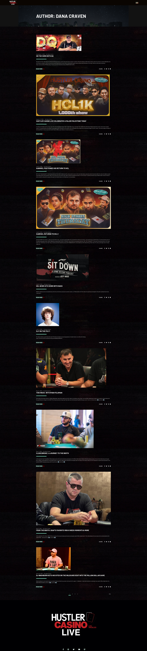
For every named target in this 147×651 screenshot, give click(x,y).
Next (110, 593)
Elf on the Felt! (43, 331)
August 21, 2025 (40, 119)
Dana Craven (51, 54)
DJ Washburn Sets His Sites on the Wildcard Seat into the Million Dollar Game (70, 575)
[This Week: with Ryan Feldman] (71, 368)
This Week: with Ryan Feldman (49, 393)
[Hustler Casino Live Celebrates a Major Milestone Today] (73, 95)
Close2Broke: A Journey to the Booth (52, 453)
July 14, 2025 (39, 329)
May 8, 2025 (39, 528)
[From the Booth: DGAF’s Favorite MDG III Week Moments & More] (73, 498)
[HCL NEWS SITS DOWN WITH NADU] (62, 267)
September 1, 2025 (40, 54)
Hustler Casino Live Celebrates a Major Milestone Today (61, 121)
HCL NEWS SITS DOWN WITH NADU (49, 286)
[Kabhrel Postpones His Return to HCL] (58, 151)
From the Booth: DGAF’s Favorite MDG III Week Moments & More (62, 530)
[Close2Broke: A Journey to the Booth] (65, 429)
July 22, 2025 (39, 232)
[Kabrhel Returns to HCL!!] (73, 208)
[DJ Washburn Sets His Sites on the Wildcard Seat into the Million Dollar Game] (53, 558)
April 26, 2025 (39, 573)
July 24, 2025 (39, 166)
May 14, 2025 (39, 390)
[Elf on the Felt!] (47, 314)
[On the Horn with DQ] (58, 43)
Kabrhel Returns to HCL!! (47, 234)
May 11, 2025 (39, 451)
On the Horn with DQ (44, 56)
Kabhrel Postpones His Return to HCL (52, 168)
